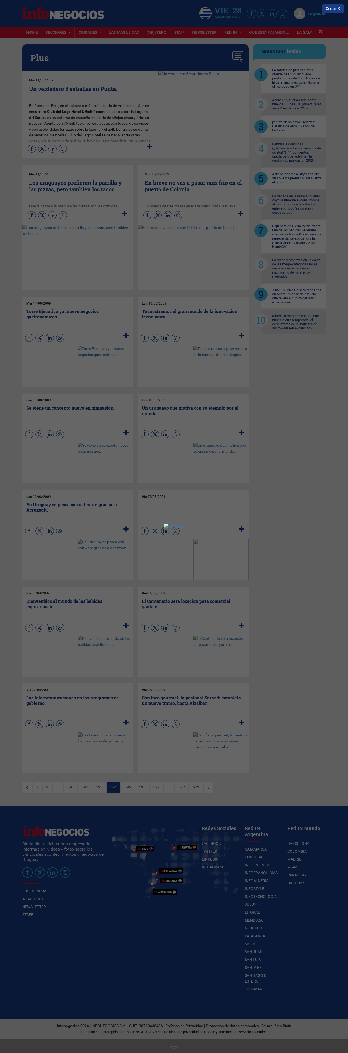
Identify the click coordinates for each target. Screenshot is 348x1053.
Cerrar (331, 8)
